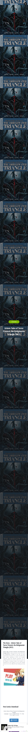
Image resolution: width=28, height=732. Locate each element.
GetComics (14, 4)
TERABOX (15, 720)
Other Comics (14, 321)
